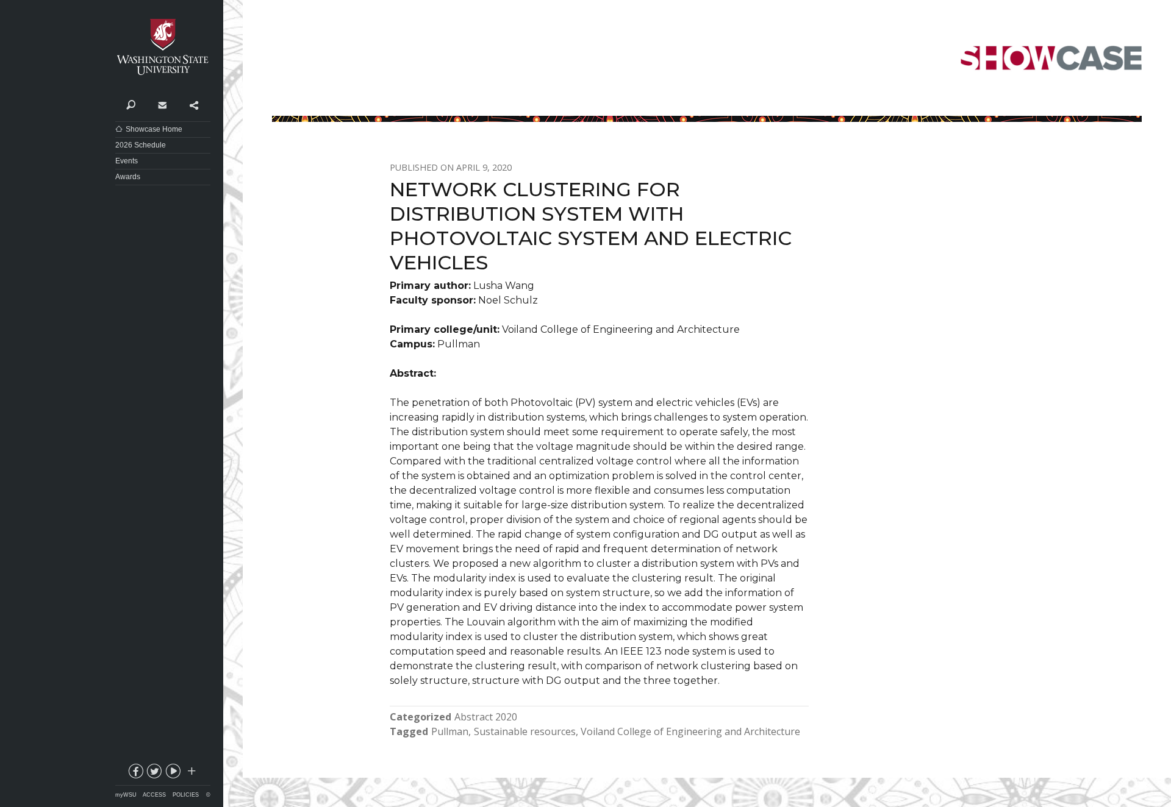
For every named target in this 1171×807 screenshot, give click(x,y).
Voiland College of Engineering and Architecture (690, 731)
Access (154, 795)
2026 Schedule (140, 145)
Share (193, 104)
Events (126, 161)
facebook (134, 773)
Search (130, 104)
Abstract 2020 (485, 716)
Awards (127, 176)
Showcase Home (154, 129)
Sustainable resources (525, 731)
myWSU (126, 795)
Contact (161, 104)
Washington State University (162, 47)
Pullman (449, 731)
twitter (153, 773)
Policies (186, 795)
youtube (172, 773)
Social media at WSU (190, 773)
